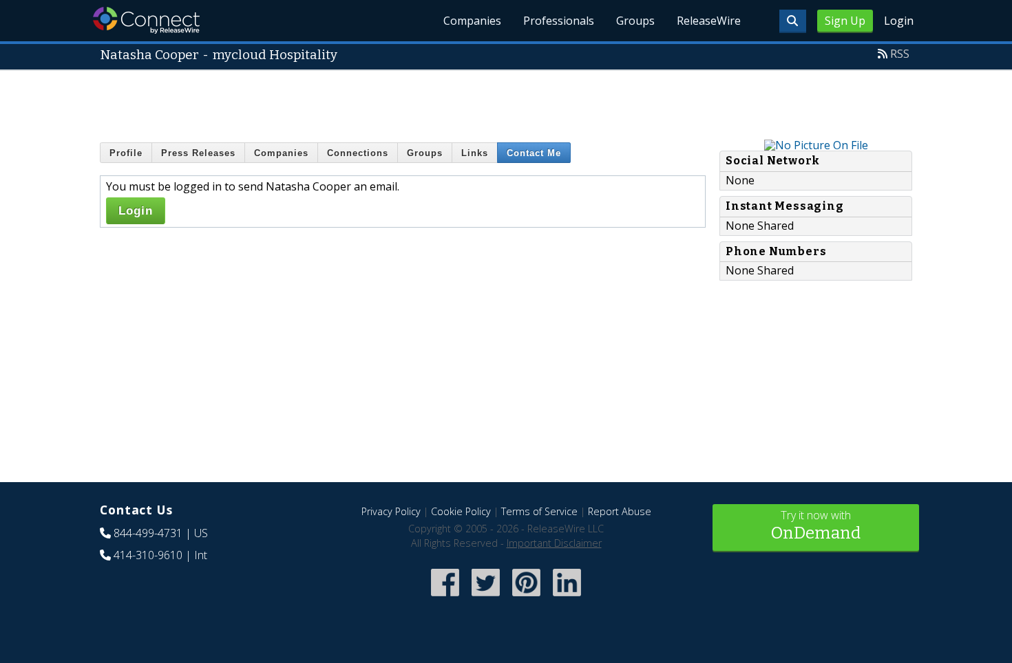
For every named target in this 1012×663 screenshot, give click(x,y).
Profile (126, 153)
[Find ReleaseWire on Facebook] (445, 597)
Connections (357, 153)
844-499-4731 (148, 533)
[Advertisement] (506, 102)
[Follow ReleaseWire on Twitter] (486, 597)
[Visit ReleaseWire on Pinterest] (526, 597)
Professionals (558, 20)
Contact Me (534, 153)
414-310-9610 (148, 555)
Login (899, 20)
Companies (472, 20)
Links (474, 153)
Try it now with (816, 525)
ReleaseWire (709, 20)
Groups (635, 20)
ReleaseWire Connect (146, 20)
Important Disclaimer (554, 543)
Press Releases (198, 153)
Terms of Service (539, 511)
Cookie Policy (461, 511)
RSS (899, 53)
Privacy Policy (391, 511)
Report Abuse (619, 511)
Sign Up (845, 20)
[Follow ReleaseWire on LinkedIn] (567, 597)
